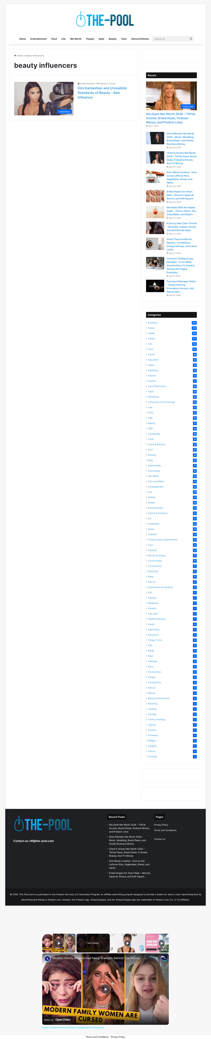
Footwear (153, 735)
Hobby (151, 502)
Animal (151, 497)
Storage (152, 714)
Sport (151, 391)
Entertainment (38, 38)
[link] (47, 958)
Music (151, 529)
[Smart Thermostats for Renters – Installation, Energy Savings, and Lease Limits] (155, 244)
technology (154, 470)
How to (152, 582)
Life (63, 38)
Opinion (152, 724)
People (90, 38)
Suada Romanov (87, 83)
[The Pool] (105, 19)
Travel (151, 354)
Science (152, 730)
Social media (155, 560)
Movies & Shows (157, 555)
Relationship (154, 465)
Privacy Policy (161, 824)
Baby (150, 576)
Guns (150, 666)
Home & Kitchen (140, 38)
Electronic (153, 571)
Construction (155, 566)
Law (150, 407)
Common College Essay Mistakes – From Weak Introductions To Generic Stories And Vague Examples (181, 265)
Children (152, 534)
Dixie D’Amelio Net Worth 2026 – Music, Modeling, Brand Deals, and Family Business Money (127, 840)
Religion (152, 740)
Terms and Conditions (165, 830)
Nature (151, 687)
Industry (152, 550)
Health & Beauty (156, 619)
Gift (150, 592)
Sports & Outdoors (157, 513)
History (152, 751)
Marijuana (153, 603)
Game (151, 365)
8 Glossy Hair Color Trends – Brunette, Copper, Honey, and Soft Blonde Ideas (182, 227)
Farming (152, 756)
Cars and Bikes (156, 481)
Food (54, 38)
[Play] (127, 943)
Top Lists (153, 613)
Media (151, 650)
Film (150, 645)
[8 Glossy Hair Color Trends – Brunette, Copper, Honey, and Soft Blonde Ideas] (155, 228)
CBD (150, 428)
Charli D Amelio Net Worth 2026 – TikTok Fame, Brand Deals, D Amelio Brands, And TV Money (128, 852)
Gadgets (152, 746)
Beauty (113, 38)
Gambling (153, 370)
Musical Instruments (158, 698)
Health (151, 333)
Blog (150, 460)
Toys (150, 545)
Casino (151, 338)
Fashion (152, 381)
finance (152, 375)
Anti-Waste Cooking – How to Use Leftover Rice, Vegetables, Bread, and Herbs (129, 864)
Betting (152, 455)
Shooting (152, 703)
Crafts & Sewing (156, 719)
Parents (152, 608)
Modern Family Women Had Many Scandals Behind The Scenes (96, 958)
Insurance (153, 634)
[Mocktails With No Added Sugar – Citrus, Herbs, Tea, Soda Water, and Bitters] (155, 212)
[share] (162, 957)
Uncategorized (156, 486)
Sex (150, 492)
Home (22, 38)
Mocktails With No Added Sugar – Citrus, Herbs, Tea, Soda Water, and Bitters (181, 211)
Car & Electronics (157, 386)
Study (151, 624)
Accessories (154, 672)
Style (101, 38)
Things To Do (155, 640)
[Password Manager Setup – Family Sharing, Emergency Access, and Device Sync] (155, 286)
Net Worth (76, 38)
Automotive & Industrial (160, 587)
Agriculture (154, 629)
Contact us (159, 839)
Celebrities (153, 523)
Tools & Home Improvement (163, 539)
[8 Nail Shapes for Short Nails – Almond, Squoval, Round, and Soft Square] (155, 196)
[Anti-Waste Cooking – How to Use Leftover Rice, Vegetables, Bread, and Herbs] (155, 177)
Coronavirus (154, 682)
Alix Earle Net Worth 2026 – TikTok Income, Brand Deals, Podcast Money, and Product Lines (170, 118)
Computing (154, 433)
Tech (124, 38)
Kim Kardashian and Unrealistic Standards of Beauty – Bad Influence (102, 92)
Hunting (152, 709)
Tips (150, 418)
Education (153, 359)
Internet (152, 597)
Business (152, 322)
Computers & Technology (161, 402)
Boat (150, 656)
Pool (150, 449)
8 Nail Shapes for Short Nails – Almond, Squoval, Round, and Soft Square (180, 195)
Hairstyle (152, 661)
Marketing (153, 396)
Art (149, 518)
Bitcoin (151, 693)
